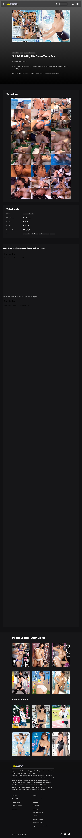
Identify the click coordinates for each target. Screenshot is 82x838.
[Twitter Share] (61, 834)
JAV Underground (38, 812)
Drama (52, 234)
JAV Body (35, 809)
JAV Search (36, 805)
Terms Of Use (15, 798)
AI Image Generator (38, 819)
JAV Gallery (36, 802)
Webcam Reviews (37, 822)
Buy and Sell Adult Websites (40, 826)
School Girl (26, 234)
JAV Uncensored (37, 798)
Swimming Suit (44, 234)
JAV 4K (35, 795)
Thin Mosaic (27, 218)
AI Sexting (35, 815)
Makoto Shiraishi (28, 214)
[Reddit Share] (69, 834)
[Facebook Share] (65, 834)
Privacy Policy (16, 802)
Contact (14, 795)
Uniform (34, 234)
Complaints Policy (17, 805)
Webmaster (15, 809)
